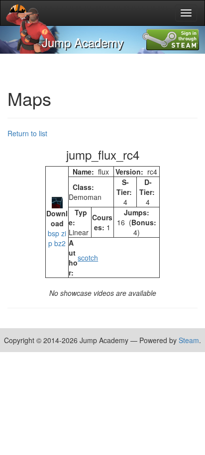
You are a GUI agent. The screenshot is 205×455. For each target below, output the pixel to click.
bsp (53, 233)
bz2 (60, 243)
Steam (189, 340)
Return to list (27, 133)
